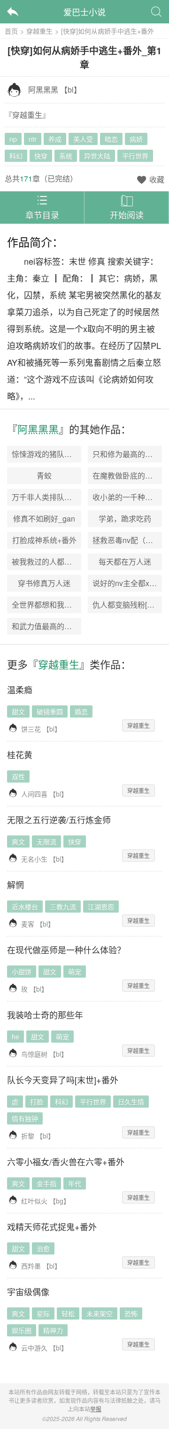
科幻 (16, 155)
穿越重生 (39, 31)
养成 (54, 139)
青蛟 (44, 475)
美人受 (83, 139)
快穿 (40, 155)
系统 (65, 155)
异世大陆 (97, 155)
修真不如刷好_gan (44, 518)
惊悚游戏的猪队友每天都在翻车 (64, 454)
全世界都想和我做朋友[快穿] (59, 604)
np (13, 139)
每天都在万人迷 (125, 561)
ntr (33, 139)
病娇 (136, 139)
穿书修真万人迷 (44, 583)
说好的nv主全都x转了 (128, 583)
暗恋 (111, 139)
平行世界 (135, 155)
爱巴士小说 (84, 12)
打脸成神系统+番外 (44, 540)
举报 (95, 1409)
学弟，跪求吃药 (125, 518)
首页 (11, 31)
